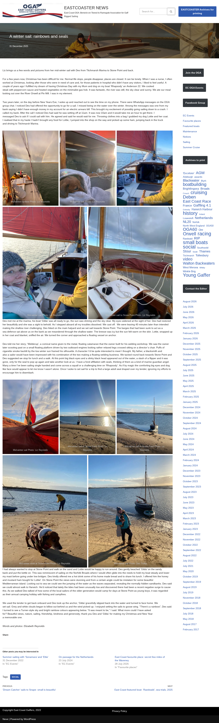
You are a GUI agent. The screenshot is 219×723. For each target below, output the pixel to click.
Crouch (186, 193)
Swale (195, 252)
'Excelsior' (188, 173)
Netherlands (204, 218)
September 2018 (192, 608)
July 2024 (188, 433)
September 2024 (192, 423)
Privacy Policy (119, 711)
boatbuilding (194, 184)
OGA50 (210, 225)
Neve (5, 719)
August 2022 (190, 555)
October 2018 (190, 603)
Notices (187, 136)
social (15, 677)
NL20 (187, 222)
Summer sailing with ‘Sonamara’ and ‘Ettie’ (25, 657)
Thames (204, 251)
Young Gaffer (196, 275)
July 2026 (188, 306)
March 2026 (189, 328)
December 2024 (191, 407)
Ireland (202, 214)
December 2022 (191, 534)
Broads (205, 188)
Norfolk (195, 222)
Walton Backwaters (199, 263)
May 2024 (188, 444)
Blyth (203, 181)
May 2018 (188, 619)
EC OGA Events (194, 87)
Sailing (186, 142)
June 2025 (188, 375)
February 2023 (191, 523)
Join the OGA (193, 72)
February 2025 (191, 396)
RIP (197, 238)
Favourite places (192, 120)
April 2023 (188, 513)
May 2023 (188, 507)
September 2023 (192, 486)
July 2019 (188, 592)
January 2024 (190, 465)
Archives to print (195, 160)
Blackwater (191, 180)
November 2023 (191, 476)
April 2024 (188, 449)
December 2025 (191, 343)
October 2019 (190, 576)
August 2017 (190, 624)
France (187, 205)
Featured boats (191, 126)
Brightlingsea (191, 188)
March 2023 (189, 518)
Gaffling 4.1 (202, 205)
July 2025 (188, 370)
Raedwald (187, 238)
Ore (201, 229)
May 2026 (188, 317)
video (187, 259)
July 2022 (188, 560)
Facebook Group (195, 102)
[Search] (171, 11)
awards (198, 176)
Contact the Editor (196, 288)
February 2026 (191, 333)
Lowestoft (188, 218)
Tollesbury (202, 255)
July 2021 (188, 566)
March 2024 (189, 454)
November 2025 (191, 349)
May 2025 (188, 380)
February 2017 (191, 629)
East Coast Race (197, 201)
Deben (189, 197)
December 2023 (191, 470)
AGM (200, 173)
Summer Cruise (191, 147)
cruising (199, 192)
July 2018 (188, 613)
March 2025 (189, 391)
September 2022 (192, 550)
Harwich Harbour (202, 209)
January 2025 (190, 402)
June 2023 (188, 502)
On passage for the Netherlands (76, 657)
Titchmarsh (188, 255)
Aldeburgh (188, 177)
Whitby (202, 268)
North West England (194, 225)
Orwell (189, 234)
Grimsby (186, 210)
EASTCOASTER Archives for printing (197, 11)
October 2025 (190, 354)
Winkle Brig (189, 271)
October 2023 (190, 481)
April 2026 (188, 322)
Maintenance (190, 131)
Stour (187, 251)
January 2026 (190, 338)
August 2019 (190, 587)
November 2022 (191, 539)
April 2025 (188, 386)
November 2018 (191, 597)
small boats (195, 242)
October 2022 (190, 544)
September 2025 (192, 359)
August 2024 (190, 428)
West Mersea (190, 267)
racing (204, 233)
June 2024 (188, 439)
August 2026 (190, 301)
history (190, 213)
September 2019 (192, 581)
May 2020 (188, 571)
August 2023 (190, 492)
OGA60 (190, 229)
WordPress (30, 719)
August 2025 (190, 365)
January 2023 (190, 529)
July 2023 (188, 497)
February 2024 (191, 460)
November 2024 (191, 412)
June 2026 (188, 312)
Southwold (202, 247)
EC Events (188, 115)
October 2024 (190, 417)
